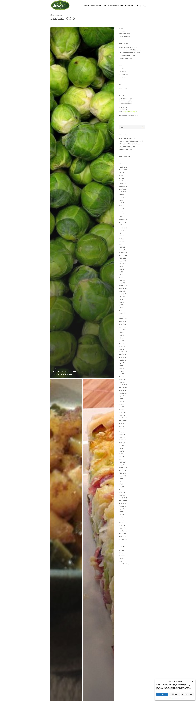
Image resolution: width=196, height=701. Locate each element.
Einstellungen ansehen (187, 694)
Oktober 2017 (122, 423)
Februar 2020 (122, 346)
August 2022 (122, 263)
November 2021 (123, 288)
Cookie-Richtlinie (168, 698)
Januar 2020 (122, 349)
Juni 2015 (121, 481)
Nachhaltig (106, 5)
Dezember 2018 (123, 385)
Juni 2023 (121, 236)
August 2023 (122, 230)
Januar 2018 (122, 415)
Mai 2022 (121, 272)
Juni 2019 (121, 368)
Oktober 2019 (122, 357)
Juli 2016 (121, 448)
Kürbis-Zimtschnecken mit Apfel (127, 55)
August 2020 (122, 330)
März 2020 (121, 343)
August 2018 (122, 396)
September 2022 (123, 261)
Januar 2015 (122, 495)
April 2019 (121, 374)
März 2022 (121, 277)
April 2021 (121, 307)
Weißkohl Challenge (124, 564)
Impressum (183, 698)
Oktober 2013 (122, 536)
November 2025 (123, 170)
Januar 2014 (122, 528)
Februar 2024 (122, 214)
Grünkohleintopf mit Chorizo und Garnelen (129, 52)
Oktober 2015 (122, 473)
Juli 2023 (121, 233)
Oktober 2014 (122, 503)
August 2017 (122, 426)
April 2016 (121, 456)
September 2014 (123, 506)
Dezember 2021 (123, 285)
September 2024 (123, 194)
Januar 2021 (122, 316)
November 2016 (123, 440)
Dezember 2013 (123, 531)
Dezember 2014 (123, 498)
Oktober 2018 (122, 390)
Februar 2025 (122, 183)
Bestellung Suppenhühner (125, 58)
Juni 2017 (121, 429)
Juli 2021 (121, 299)
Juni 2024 (121, 203)
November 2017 (123, 420)
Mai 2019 (121, 371)
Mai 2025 (121, 175)
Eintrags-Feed (122, 71)
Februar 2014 (122, 525)
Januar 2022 (122, 283)
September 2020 (123, 327)
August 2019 (122, 363)
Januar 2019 (122, 382)
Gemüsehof (99, 5)
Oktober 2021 (122, 291)
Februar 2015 (122, 492)
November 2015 (123, 470)
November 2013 (123, 534)
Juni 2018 (121, 401)
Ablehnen (174, 694)
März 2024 (121, 211)
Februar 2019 (122, 379)
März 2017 (121, 432)
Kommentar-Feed (123, 74)
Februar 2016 (122, 462)
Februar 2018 (122, 412)
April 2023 (121, 241)
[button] (193, 681)
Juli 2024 (121, 200)
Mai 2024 (121, 205)
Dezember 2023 (123, 219)
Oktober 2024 (122, 192)
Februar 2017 (122, 434)
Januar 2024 (122, 216)
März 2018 (121, 409)
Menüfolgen (122, 555)
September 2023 (123, 228)
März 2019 (121, 376)
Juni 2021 (121, 302)
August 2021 (122, 296)
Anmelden (121, 69)
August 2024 (122, 197)
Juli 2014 (121, 511)
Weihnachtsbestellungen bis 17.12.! (128, 47)
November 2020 (123, 321)
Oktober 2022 (122, 258)
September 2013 (123, 539)
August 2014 (122, 509)
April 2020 (121, 341)
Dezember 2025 (123, 167)
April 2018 (121, 407)
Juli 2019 (121, 365)
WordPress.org (122, 77)
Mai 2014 (121, 517)
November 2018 (123, 387)
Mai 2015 (121, 484)
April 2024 (121, 208)
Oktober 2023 (122, 225)
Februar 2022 (122, 280)
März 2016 (121, 459)
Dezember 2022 (123, 252)
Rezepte (54, 368)
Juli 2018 (121, 398)
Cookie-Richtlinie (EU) (124, 36)
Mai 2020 (121, 338)
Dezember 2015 (123, 467)
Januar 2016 (122, 465)
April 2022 (121, 274)
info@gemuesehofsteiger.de (130, 111)
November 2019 (123, 354)
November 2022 (123, 255)
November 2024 (123, 189)
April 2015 (121, 487)
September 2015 (123, 476)
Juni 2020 (121, 335)
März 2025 (121, 181)
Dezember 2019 (123, 352)
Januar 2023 (122, 250)
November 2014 (123, 500)
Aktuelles (92, 5)
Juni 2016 (121, 451)
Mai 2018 (121, 404)
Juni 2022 (121, 269)
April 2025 (121, 178)
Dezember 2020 (123, 318)
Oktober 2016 (122, 443)
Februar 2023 (122, 247)
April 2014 (121, 520)
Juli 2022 (121, 266)
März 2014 (121, 522)
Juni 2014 (121, 514)
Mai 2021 (121, 305)
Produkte (121, 558)
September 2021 (123, 294)
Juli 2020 (121, 332)
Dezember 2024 (123, 186)
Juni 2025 (121, 172)
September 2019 (123, 360)
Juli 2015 (121, 478)
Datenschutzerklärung (176, 698)
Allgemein (121, 553)
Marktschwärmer (114, 5)
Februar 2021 (122, 313)
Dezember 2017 (123, 418)
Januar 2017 (122, 437)
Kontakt (122, 5)
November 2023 (123, 222)
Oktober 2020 (122, 324)
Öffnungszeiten (129, 5)
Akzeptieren (162, 694)
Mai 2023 (121, 239)
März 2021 (121, 310)
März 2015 (121, 489)
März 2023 (121, 244)
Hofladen (86, 5)
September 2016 (123, 445)
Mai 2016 (121, 454)
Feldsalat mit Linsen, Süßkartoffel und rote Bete (131, 50)
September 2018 (123, 393)
